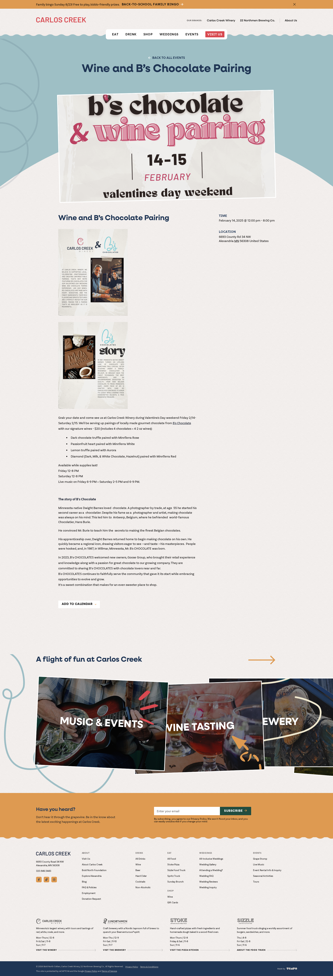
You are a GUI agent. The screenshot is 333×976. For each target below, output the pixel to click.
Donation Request (91, 898)
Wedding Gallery (207, 864)
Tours (256, 881)
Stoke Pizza (173, 864)
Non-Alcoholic (143, 887)
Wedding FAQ (206, 875)
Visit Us (214, 34)
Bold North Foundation (94, 870)
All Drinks (140, 858)
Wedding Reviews (208, 881)
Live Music (258, 864)
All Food (171, 858)
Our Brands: (194, 21)
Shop (148, 34)
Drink (131, 34)
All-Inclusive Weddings (211, 858)
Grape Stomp (260, 858)
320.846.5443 (43, 870)
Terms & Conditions (149, 966)
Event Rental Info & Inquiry (267, 870)
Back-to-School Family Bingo (150, 4)
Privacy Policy (199, 818)
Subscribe (233, 811)
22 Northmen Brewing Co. (257, 20)
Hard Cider (141, 875)
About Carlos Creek (92, 864)
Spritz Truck (173, 875)
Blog (84, 881)
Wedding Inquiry (208, 887)
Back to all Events (168, 58)
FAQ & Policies (89, 887)
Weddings (169, 34)
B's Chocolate (182, 423)
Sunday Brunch (175, 881)
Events (191, 34)
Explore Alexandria (91, 875)
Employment (89, 893)
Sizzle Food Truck (176, 870)
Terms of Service (109, 971)
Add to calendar (77, 604)
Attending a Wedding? (211, 870)
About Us (291, 20)
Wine (138, 864)
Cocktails (140, 881)
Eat (115, 34)
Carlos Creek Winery (221, 20)
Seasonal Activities (263, 875)
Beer (137, 870)
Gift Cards (172, 902)
